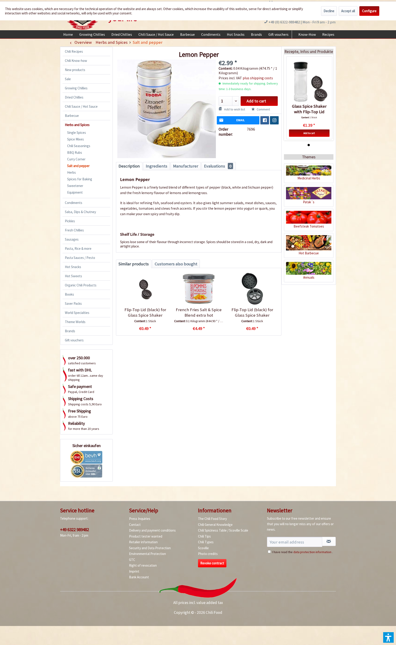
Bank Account (139, 577)
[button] (388, 637)
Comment (263, 109)
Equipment (75, 192)
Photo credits (208, 554)
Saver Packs (73, 303)
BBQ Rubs (74, 152)
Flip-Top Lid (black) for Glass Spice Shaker (145, 312)
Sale (68, 79)
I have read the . (302, 552)
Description (129, 166)
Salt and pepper (78, 166)
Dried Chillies (74, 97)
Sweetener (75, 186)
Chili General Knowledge (215, 524)
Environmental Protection (147, 554)
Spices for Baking (79, 179)
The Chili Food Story (212, 518)
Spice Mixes (75, 139)
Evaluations (217, 166)
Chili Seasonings (78, 146)
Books (69, 294)
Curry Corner (76, 159)
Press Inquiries (139, 518)
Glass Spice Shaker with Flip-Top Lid (309, 109)
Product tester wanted (145, 536)
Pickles (70, 221)
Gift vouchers (74, 340)
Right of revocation (143, 565)
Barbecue (72, 115)
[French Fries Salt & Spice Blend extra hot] (198, 289)
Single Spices (76, 132)
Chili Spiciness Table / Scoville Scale (223, 530)
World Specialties (77, 312)
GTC (132, 559)
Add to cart (256, 101)
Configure (369, 11)
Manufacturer (185, 166)
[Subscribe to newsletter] (329, 541)
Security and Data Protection (150, 548)
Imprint (134, 571)
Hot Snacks (73, 267)
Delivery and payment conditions (152, 530)
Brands (70, 331)
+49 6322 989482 (74, 529)
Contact (135, 524)
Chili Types (206, 542)
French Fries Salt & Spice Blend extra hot (199, 312)
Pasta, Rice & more (78, 248)
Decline (329, 11)
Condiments (73, 202)
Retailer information (143, 542)
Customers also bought (176, 263)
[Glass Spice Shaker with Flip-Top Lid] (309, 81)
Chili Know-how (76, 60)
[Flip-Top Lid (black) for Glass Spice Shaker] (145, 289)
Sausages (72, 239)
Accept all (348, 11)
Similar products (133, 263)
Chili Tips (204, 536)
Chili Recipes (74, 51)
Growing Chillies (76, 88)
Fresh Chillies (74, 230)
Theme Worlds (75, 322)
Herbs (71, 172)
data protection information (312, 552)
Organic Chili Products (80, 285)
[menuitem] (68, 34)
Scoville (203, 548)
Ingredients (156, 166)
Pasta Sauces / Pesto (80, 257)
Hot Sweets (73, 276)
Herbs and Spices (77, 125)
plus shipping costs (258, 78)
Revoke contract (212, 563)
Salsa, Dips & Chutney (80, 212)
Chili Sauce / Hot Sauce (81, 106)
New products (75, 70)
